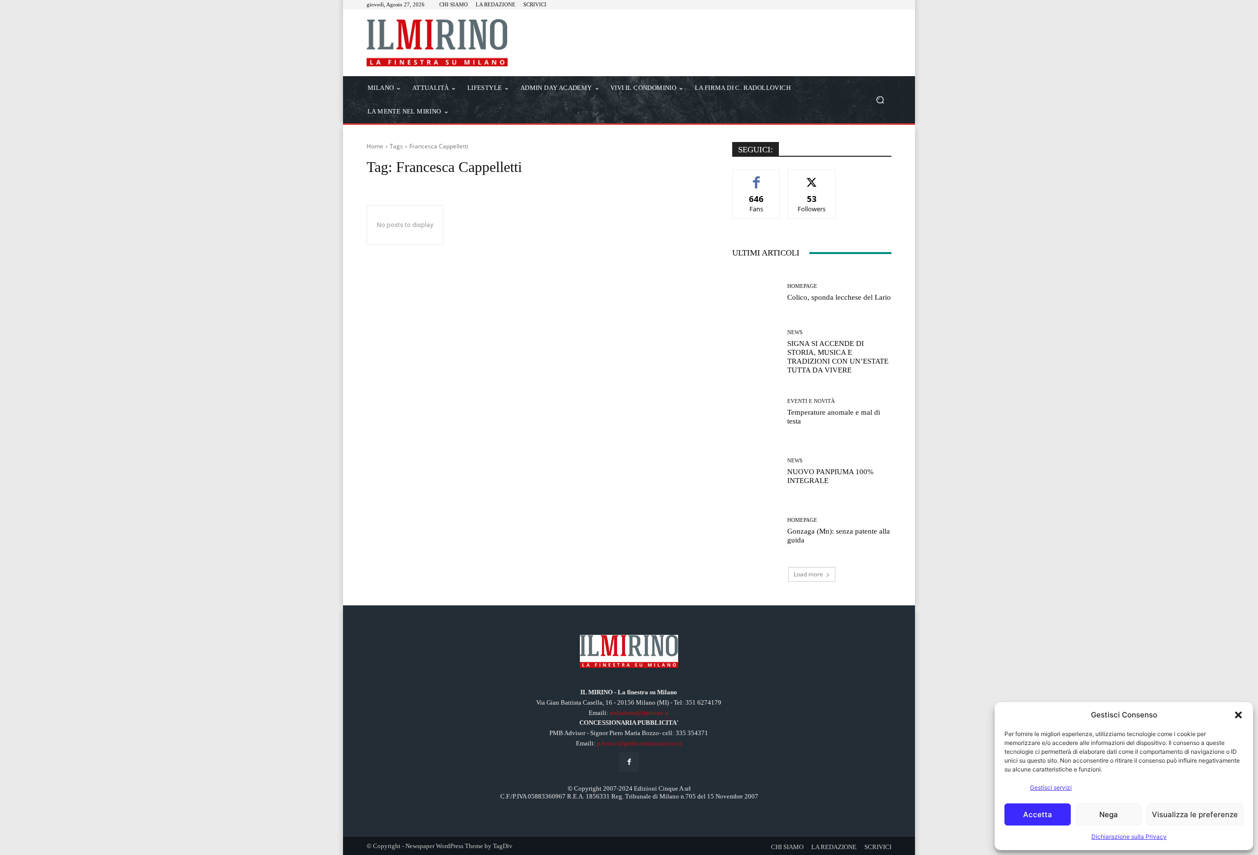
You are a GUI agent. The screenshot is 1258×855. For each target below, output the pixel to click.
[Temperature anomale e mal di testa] (756, 411)
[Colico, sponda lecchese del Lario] (756, 292)
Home (375, 146)
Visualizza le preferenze (1195, 814)
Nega (1108, 814)
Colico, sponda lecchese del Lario (839, 297)
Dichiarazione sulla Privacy (1129, 836)
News (794, 332)
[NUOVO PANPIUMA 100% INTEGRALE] (756, 471)
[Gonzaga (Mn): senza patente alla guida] (756, 531)
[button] (1238, 715)
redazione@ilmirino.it (639, 712)
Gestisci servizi (1051, 787)
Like (756, 177)
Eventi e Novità (811, 401)
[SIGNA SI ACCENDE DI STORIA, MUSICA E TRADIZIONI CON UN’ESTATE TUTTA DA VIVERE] (756, 352)
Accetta (1037, 814)
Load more (808, 574)
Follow (812, 177)
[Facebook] (628, 761)
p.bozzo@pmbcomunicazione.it (639, 743)
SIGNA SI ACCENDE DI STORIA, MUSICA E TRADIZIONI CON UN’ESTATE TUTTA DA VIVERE (837, 357)
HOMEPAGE (802, 286)
